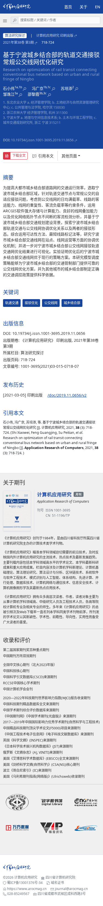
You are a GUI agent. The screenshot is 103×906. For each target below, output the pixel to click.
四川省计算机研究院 (60, 877)
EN (97, 6)
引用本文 (46, 155)
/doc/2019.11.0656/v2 (67, 395)
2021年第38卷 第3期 (18, 42)
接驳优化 (31, 303)
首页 (68, 6)
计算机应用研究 (25, 877)
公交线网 (50, 303)
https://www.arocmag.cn (27, 888)
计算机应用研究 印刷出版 (54, 35)
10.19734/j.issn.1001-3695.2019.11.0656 (42, 140)
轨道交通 (11, 303)
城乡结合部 (72, 303)
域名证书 (57, 882)
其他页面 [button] (69, 155)
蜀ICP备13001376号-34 (25, 882)
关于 (83, 6)
